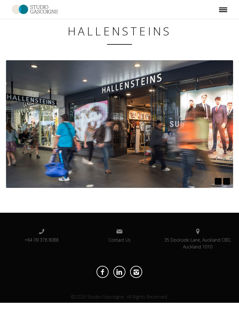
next (226, 181)
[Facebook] (102, 272)
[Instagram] (136, 272)
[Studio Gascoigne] (35, 9)
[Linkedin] (119, 272)
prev (218, 181)
